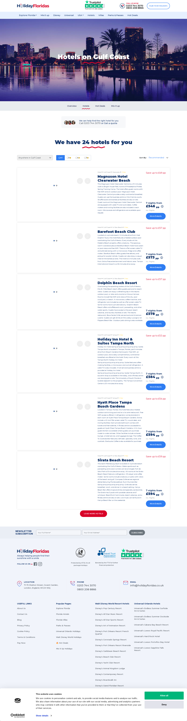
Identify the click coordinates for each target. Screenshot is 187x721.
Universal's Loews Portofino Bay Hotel (151, 642)
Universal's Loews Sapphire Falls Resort (149, 649)
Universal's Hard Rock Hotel (147, 636)
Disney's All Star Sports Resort (109, 620)
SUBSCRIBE (137, 533)
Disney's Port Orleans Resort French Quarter (112, 632)
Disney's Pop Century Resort (108, 608)
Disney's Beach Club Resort (108, 657)
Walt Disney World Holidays (68, 637)
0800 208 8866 (86, 589)
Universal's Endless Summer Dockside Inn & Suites (151, 617)
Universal (69, 15)
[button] (54, 185)
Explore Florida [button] (27, 15)
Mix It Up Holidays (64, 649)
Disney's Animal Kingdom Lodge (110, 668)
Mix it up (45, 15)
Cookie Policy (23, 631)
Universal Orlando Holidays (68, 631)
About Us (21, 608)
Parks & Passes (115, 15)
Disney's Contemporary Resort (109, 674)
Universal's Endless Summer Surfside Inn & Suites (151, 609)
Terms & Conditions (26, 637)
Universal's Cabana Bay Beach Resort (151, 625)
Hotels (91, 15)
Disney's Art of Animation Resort (110, 625)
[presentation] (80, 181)
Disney (56, 15)
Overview (72, 106)
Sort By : (143, 158)
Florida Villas (61, 620)
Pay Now (21, 643)
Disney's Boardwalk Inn (105, 680)
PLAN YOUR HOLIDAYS (158, 6)
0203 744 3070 (86, 585)
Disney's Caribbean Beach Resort (110, 651)
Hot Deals (132, 15)
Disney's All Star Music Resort (108, 614)
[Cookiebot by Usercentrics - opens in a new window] (18, 716)
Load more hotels (93, 514)
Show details (42, 715)
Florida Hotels (62, 614)
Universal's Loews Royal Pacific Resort (151, 630)
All (61, 158)
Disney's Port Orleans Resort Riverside (113, 645)
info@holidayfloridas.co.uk (147, 585)
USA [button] (80, 15)
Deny (164, 704)
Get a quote (110, 123)
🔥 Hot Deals (62, 643)
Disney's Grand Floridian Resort (109, 686)
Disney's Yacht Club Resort (107, 663)
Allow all (164, 695)
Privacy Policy (23, 625)
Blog (19, 620)
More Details (156, 216)
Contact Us (22, 614)
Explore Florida (63, 608)
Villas (101, 15)
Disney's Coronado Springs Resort (110, 640)
